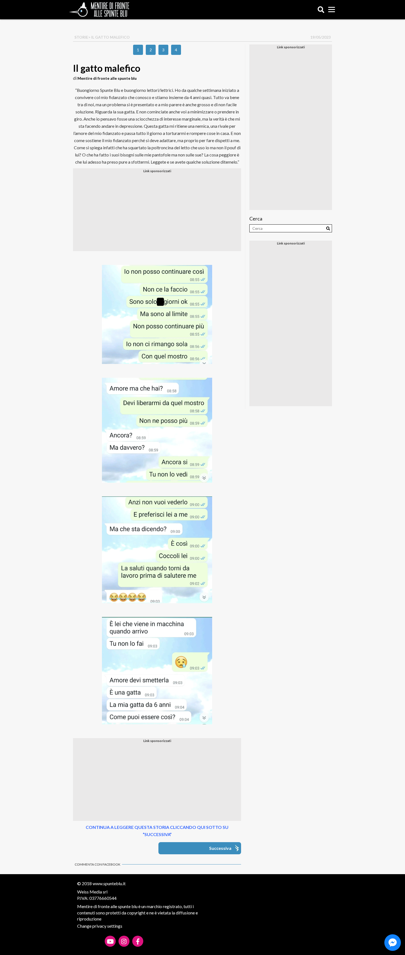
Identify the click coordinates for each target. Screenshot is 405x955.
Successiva (220, 848)
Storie (81, 37)
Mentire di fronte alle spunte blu (107, 78)
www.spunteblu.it (109, 883)
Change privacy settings (99, 926)
